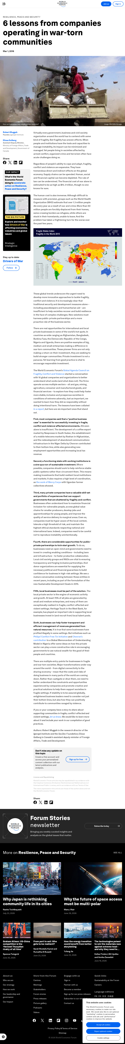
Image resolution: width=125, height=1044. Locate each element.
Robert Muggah (10, 132)
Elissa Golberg (9, 140)
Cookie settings (103, 1038)
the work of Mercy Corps (48, 482)
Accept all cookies (103, 1025)
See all (118, 852)
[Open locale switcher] (3, 1037)
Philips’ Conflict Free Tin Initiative (50, 636)
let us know (55, 716)
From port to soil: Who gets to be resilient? (45, 942)
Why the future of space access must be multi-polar (93, 901)
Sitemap (62, 1033)
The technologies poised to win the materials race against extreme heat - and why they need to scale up (107, 946)
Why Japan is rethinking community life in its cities (27, 901)
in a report (38, 409)
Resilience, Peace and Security (21, 17)
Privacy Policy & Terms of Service (62, 1028)
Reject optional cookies (103, 1031)
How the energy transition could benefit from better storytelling (78, 944)
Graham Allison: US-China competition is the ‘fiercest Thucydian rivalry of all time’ (16, 945)
